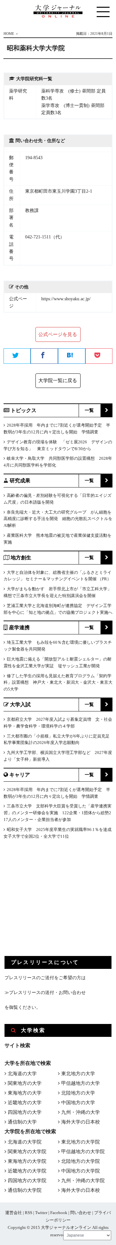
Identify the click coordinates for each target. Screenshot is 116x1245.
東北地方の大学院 (80, 1141)
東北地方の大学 (78, 1073)
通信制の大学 (22, 1121)
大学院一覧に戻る (57, 380)
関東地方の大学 (25, 1083)
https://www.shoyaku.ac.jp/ (66, 298)
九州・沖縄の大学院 (83, 1180)
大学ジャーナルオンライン (66, 1227)
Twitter (41, 1212)
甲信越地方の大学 (80, 1083)
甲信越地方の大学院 (83, 1151)
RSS (28, 1212)
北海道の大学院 (25, 1141)
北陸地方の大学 (78, 1092)
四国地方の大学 (25, 1112)
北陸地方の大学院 (80, 1161)
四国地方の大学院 (27, 1180)
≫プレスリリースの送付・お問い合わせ (45, 992)
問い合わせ (80, 1212)
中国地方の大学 (78, 1102)
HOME (9, 33)
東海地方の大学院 (27, 1161)
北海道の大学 (22, 1073)
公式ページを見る (57, 334)
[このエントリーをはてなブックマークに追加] (71, 356)
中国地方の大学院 (80, 1170)
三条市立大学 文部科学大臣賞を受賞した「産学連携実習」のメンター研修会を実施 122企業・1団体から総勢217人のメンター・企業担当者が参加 (57, 813)
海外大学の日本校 (80, 1121)
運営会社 (13, 1212)
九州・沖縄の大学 (80, 1112)
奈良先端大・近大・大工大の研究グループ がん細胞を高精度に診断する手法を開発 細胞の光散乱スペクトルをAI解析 (58, 519)
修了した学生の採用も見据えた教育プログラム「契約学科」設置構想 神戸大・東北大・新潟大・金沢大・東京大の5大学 (58, 682)
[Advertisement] (53, 903)
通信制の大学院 (25, 1190)
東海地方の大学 (25, 1092)
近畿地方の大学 (25, 1102)
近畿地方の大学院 (27, 1170)
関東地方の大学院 (27, 1151)
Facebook (58, 1212)
